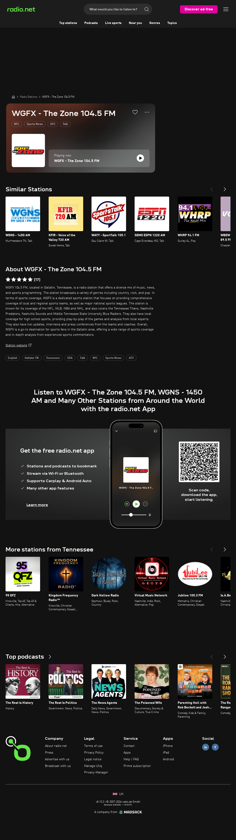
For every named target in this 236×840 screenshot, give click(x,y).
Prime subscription (137, 766)
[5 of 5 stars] (30, 279)
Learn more (37, 504)
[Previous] (211, 187)
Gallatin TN (32, 358)
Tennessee (53, 358)
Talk (65, 124)
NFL (16, 124)
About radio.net (56, 746)
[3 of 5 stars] (19, 279)
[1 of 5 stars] (8, 279)
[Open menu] (226, 9)
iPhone (168, 746)
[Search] (146, 9)
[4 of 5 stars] (24, 279)
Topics (172, 23)
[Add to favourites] (135, 112)
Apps (127, 752)
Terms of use (93, 746)
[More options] (147, 112)
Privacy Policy (93, 752)
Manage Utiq (93, 766)
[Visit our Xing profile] (215, 747)
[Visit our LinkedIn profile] (205, 747)
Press (49, 752)
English (12, 358)
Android (168, 759)
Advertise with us (57, 759)
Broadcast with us (58, 766)
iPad (166, 752)
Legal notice (92, 759)
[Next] (224, 187)
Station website (16, 345)
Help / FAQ (131, 759)
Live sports (113, 23)
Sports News (35, 124)
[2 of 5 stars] (13, 279)
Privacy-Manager (96, 772)
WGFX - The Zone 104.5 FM (76, 161)
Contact (129, 746)
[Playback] (140, 158)
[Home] (13, 97)
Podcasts (91, 23)
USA (70, 358)
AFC (52, 124)
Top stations (68, 23)
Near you (135, 23)
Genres (154, 23)
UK (121, 794)
